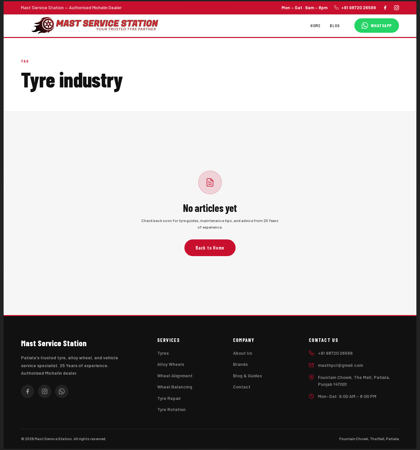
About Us (242, 353)
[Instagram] (44, 391)
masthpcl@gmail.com (340, 365)
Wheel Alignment (175, 375)
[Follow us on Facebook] (385, 7)
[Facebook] (27, 391)
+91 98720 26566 (358, 7)
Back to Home (210, 248)
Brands (240, 364)
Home (315, 25)
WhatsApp (381, 25)
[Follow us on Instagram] (396, 7)
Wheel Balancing (174, 386)
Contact (241, 386)
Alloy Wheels (170, 364)
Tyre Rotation (171, 409)
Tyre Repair (169, 398)
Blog (335, 25)
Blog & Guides (247, 375)
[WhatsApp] (61, 391)
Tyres (163, 353)
